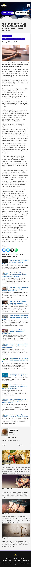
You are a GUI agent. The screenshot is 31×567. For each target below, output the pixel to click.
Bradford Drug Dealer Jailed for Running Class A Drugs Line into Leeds (15, 345)
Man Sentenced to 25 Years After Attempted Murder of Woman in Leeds (14, 400)
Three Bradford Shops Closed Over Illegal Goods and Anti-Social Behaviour (14, 274)
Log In (4, 445)
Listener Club (9, 438)
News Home (8, 36)
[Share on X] (12, 250)
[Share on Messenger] (8, 250)
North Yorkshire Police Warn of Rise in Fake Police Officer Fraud (15, 317)
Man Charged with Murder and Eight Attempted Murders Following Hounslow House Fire (15, 303)
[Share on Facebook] (4, 250)
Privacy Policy (7, 560)
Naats (11, 432)
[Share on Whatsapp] (16, 250)
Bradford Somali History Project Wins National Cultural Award (13, 331)
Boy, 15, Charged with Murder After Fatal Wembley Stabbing (15, 262)
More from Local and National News (14, 38)
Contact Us (25, 560)
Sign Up (20, 445)
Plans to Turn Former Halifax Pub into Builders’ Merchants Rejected (15, 360)
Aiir (15, 564)
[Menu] (28, 5)
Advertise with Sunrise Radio (15, 559)
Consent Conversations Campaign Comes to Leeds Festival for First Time (14, 386)
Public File (16, 560)
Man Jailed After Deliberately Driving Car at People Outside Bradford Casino (15, 288)
